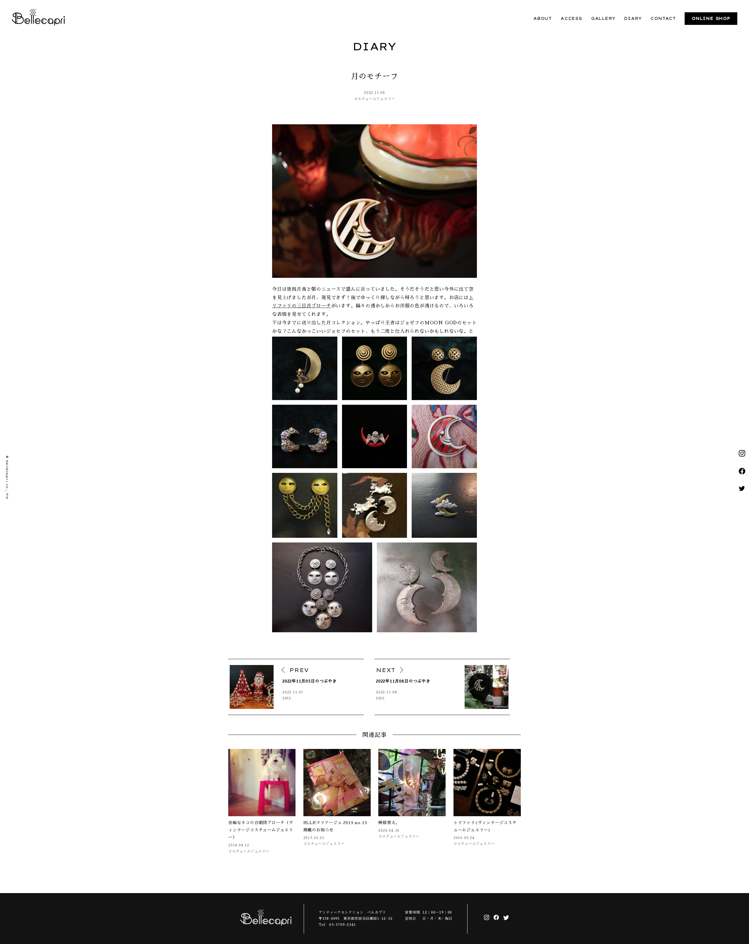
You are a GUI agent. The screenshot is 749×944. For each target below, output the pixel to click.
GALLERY (603, 18)
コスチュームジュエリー (374, 99)
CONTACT (663, 18)
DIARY (633, 18)
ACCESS (571, 18)
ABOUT (542, 18)
